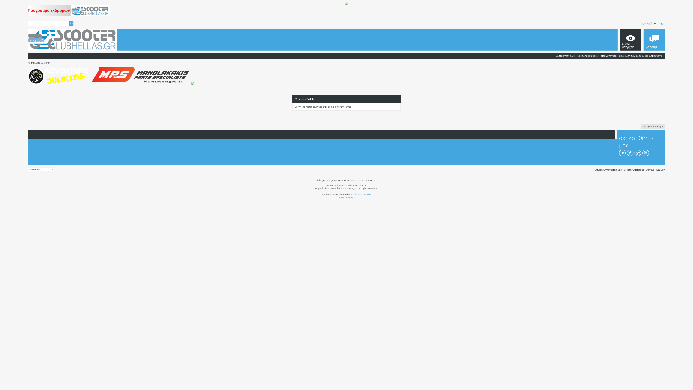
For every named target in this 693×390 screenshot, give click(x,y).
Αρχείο (650, 169)
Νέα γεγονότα (608, 55)
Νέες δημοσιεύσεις (588, 55)
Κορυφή (660, 169)
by (339, 197)
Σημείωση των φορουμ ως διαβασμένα (640, 55)
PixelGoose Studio (360, 194)
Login (661, 23)
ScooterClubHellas (634, 169)
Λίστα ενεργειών (565, 55)
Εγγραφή (647, 23)
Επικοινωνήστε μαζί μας (608, 169)
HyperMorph (348, 197)
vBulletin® (346, 185)
